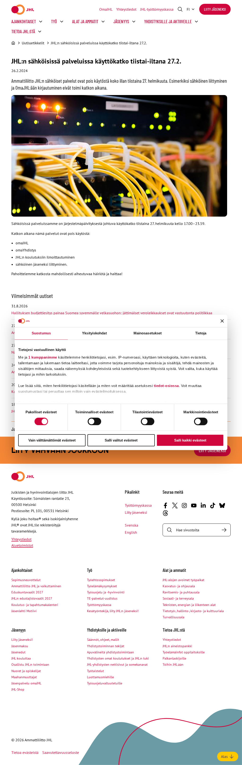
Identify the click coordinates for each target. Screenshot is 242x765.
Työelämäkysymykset (102, 586)
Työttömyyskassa (138, 505)
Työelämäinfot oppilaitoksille (184, 652)
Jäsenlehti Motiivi (24, 611)
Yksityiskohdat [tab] (94, 333)
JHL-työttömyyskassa (156, 9)
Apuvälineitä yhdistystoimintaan (110, 652)
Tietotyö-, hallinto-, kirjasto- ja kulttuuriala (193, 611)
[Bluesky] (222, 505)
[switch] (94, 421)
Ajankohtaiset (23, 21)
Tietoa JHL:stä (23, 31)
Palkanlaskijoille (174, 658)
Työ (54, 21)
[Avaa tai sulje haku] (180, 9)
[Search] (224, 530)
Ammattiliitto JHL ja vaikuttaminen (36, 586)
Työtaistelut (95, 671)
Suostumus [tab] (41, 333)
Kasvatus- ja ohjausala (179, 586)
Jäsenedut (18, 652)
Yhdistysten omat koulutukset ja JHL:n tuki (118, 658)
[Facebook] (165, 505)
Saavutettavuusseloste (60, 752)
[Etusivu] (13, 43)
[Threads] (165, 513)
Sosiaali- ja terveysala (178, 598)
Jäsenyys (121, 21)
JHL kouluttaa (21, 658)
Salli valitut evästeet (121, 440)
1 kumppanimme (42, 357)
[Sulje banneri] (222, 321)
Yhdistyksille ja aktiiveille (168, 21)
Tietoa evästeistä (25, 752)
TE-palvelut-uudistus (102, 598)
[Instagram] (184, 505)
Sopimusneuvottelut (26, 580)
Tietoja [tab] (201, 333)
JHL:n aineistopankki (177, 646)
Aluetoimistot (22, 545)
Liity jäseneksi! (22, 640)
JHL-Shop (17, 689)
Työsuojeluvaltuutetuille (104, 683)
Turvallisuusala (173, 617)
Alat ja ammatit (85, 21)
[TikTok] (213, 505)
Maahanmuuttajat (24, 677)
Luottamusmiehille (100, 677)
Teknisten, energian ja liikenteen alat (189, 605)
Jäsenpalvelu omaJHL (26, 683)
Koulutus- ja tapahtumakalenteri (34, 605)
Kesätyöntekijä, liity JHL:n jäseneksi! (112, 611)
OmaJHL (105, 9)
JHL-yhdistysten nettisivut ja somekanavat (117, 664)
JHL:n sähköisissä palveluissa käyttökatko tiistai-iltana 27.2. (99, 43)
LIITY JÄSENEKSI (212, 450)
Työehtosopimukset (101, 580)
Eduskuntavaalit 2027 (27, 592)
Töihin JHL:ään (173, 664)
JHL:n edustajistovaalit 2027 (31, 598)
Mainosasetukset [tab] (148, 333)
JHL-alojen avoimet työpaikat (183, 580)
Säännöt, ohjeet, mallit (103, 640)
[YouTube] (194, 505)
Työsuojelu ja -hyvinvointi (106, 592)
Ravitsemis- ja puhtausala (181, 592)
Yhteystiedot (126, 9)
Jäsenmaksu (19, 646)
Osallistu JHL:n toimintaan (30, 664)
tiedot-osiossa (166, 386)
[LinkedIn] (203, 505)
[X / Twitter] (175, 505)
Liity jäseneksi (215, 9)
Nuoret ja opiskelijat (26, 671)
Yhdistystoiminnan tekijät (105, 646)
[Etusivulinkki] (22, 10)
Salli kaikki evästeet (190, 440)
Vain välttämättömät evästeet (52, 440)
